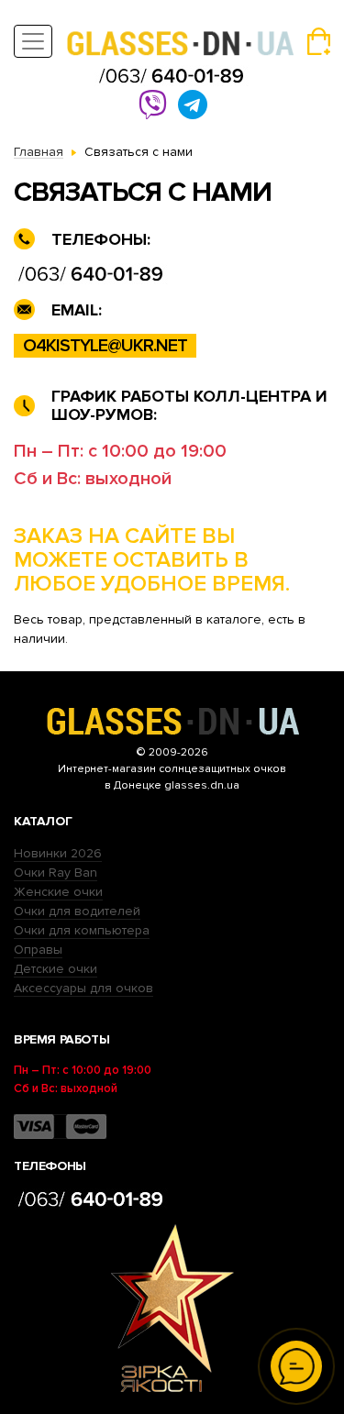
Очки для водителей (77, 911)
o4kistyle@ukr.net (105, 346)
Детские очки (55, 969)
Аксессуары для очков (83, 988)
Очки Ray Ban (55, 872)
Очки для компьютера (82, 930)
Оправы (38, 949)
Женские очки (58, 892)
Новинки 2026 (58, 853)
